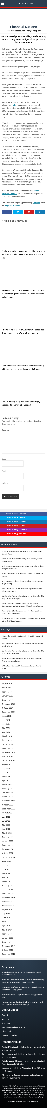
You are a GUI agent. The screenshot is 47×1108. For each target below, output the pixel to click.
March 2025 (7, 688)
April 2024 (6, 732)
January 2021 (7, 890)
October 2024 (7, 708)
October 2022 (7, 805)
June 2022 (6, 821)
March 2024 (7, 736)
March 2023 (7, 785)
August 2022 (7, 813)
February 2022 (7, 837)
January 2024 (7, 744)
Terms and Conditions (10, 1035)
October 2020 (7, 902)
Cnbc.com (36, 203)
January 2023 (7, 793)
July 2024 (6, 720)
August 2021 (7, 861)
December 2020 (8, 893)
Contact (5, 1015)
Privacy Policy (7, 1031)
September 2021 (8, 857)
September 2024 (8, 712)
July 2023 (6, 768)
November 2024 (8, 704)
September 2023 (8, 760)
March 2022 (7, 833)
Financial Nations (25, 3)
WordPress (19, 1101)
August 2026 (7, 684)
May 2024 (6, 728)
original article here (12, 206)
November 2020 (8, 898)
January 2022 (7, 841)
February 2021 (7, 886)
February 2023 (7, 789)
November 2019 (8, 946)
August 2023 (7, 764)
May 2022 (6, 825)
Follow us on (16, 514)
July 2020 (6, 914)
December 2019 (8, 942)
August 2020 (7, 910)
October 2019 (7, 950)
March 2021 (7, 881)
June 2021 (6, 869)
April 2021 (6, 877)
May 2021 (6, 873)
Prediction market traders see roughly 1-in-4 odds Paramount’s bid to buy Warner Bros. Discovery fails (23, 254)
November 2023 (8, 752)
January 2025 (7, 696)
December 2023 (8, 748)
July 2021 (6, 865)
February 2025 (7, 692)
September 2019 (8, 954)
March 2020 (7, 930)
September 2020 (8, 906)
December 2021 (8, 845)
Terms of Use (28, 1097)
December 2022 (8, 797)
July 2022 (6, 817)
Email (4, 471)
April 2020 (6, 926)
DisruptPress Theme (32, 1101)
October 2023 (7, 756)
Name (5, 459)
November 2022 (8, 801)
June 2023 (6, 773)
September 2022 (8, 809)
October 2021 (7, 853)
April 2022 (6, 829)
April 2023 (6, 781)
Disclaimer (6, 1023)
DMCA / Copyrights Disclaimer (14, 1027)
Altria (15, 105)
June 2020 (6, 918)
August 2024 (7, 716)
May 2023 (6, 777)
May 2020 (6, 922)
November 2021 (8, 849)
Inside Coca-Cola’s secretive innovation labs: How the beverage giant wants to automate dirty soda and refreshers (23, 293)
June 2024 (6, 724)
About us (5, 1019)
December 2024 (8, 700)
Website (5, 483)
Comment (6, 430)
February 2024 (7, 740)
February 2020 (7, 934)
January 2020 (7, 938)
